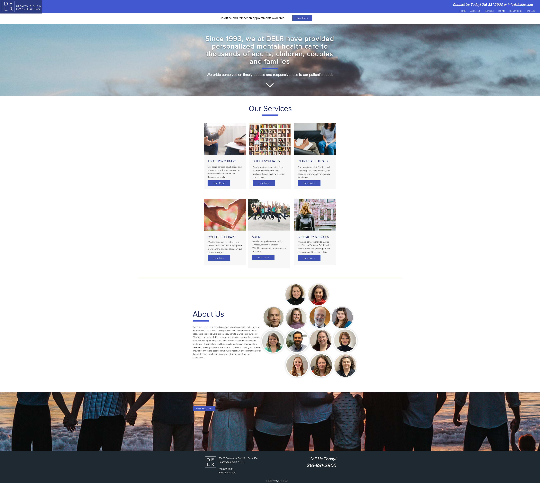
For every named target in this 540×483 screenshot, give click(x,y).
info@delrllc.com (520, 4)
